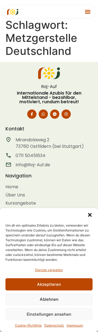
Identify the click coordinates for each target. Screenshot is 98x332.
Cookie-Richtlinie (28, 325)
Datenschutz (54, 325)
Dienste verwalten (49, 270)
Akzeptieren (49, 284)
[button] (90, 215)
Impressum (75, 325)
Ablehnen (49, 299)
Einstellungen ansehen (49, 314)
